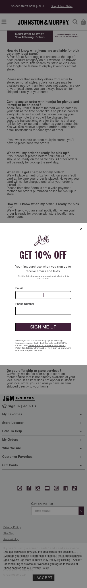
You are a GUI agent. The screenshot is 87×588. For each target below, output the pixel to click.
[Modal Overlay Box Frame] (43, 294)
